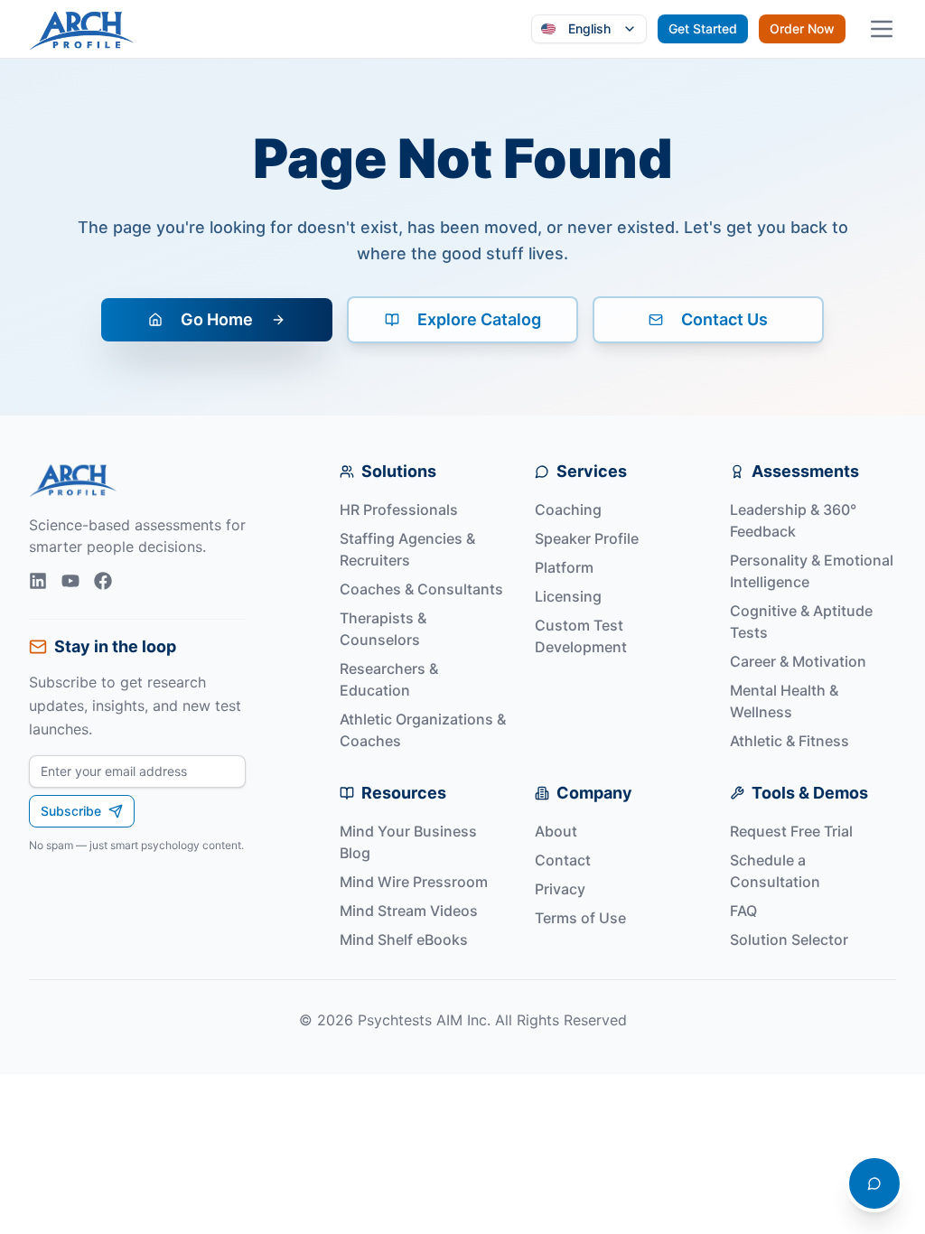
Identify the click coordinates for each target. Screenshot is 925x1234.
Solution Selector (789, 939)
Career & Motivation (798, 661)
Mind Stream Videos (409, 911)
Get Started (702, 28)
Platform (564, 567)
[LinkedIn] (38, 581)
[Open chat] (874, 1183)
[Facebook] (103, 581)
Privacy (560, 889)
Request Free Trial (791, 831)
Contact (563, 860)
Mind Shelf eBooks (404, 939)
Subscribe (71, 810)
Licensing (568, 596)
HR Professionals (399, 509)
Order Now (802, 28)
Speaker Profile (587, 538)
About (556, 831)
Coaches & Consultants (421, 589)
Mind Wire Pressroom (414, 882)
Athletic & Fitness (789, 741)
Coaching (568, 509)
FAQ (743, 911)
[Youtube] (70, 581)
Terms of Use (580, 918)
